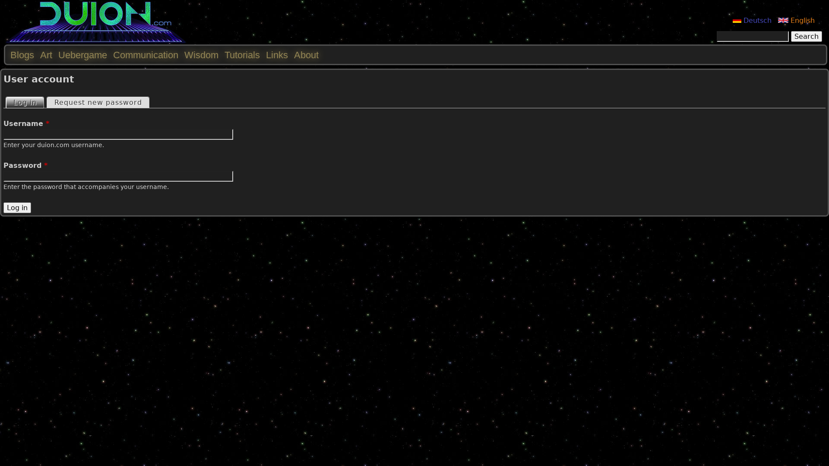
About (306, 55)
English (801, 20)
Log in (28, 102)
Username (26, 124)
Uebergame (82, 55)
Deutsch (756, 20)
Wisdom (201, 55)
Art (46, 55)
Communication (145, 55)
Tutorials (242, 55)
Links (277, 55)
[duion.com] (96, 42)
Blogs (22, 55)
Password (25, 165)
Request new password (98, 102)
